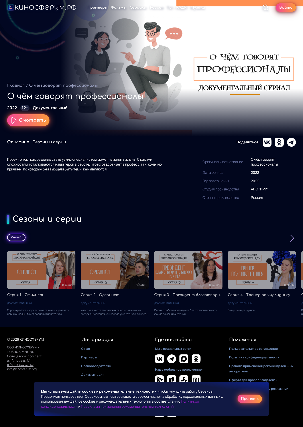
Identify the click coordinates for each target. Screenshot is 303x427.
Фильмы (118, 8)
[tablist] (151, 237)
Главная (16, 85)
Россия (156, 8)
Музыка (198, 8)
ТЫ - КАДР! (177, 8)
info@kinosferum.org (22, 369)
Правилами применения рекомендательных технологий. (128, 406)
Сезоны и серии (49, 142)
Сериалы (138, 8)
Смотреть (32, 120)
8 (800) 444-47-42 (20, 365)
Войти (286, 8)
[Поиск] (265, 7)
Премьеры (97, 8)
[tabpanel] (151, 283)
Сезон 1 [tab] (16, 237)
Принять (250, 399)
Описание (18, 142)
